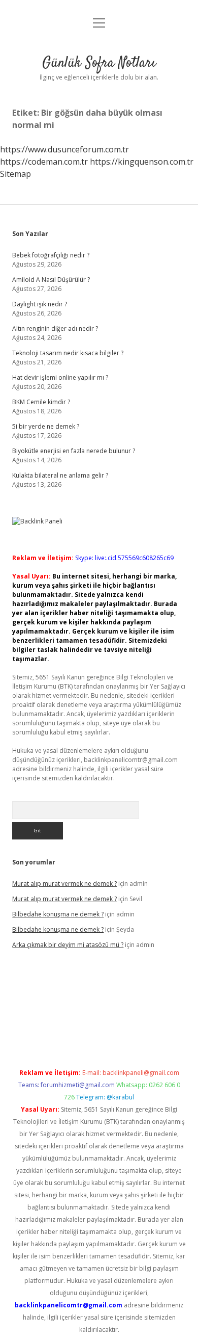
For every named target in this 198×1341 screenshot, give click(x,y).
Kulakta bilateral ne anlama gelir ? (60, 475)
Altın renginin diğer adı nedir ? (55, 328)
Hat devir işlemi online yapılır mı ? (60, 377)
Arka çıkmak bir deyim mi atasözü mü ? (67, 944)
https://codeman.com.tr (44, 161)
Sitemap (15, 173)
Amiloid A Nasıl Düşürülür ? (51, 279)
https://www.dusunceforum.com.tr (64, 149)
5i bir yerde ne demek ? (45, 426)
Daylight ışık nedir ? (39, 304)
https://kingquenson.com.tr (141, 161)
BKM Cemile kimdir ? (41, 402)
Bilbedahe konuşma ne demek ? (58, 914)
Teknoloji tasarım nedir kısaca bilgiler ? (67, 353)
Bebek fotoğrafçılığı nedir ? (50, 255)
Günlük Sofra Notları (99, 63)
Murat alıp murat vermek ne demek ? (64, 883)
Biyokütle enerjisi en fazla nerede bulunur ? (73, 450)
